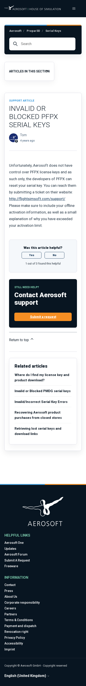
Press (8, 591)
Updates (10, 548)
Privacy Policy (14, 637)
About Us (10, 596)
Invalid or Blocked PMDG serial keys (43, 391)
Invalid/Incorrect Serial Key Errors (41, 402)
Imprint (9, 649)
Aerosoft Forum (16, 554)
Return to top (19, 340)
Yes (31, 255)
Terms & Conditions (18, 620)
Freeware (11, 566)
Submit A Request (17, 560)
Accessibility (13, 643)
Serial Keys (53, 30)
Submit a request (43, 317)
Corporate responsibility (22, 602)
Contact (9, 585)
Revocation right (16, 631)
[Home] (32, 8)
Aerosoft (15, 30)
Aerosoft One (14, 542)
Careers (10, 608)
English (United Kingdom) (25, 676)
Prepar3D (33, 30)
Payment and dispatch (20, 626)
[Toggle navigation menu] (74, 8)
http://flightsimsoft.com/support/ (37, 199)
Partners (10, 614)
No (54, 255)
